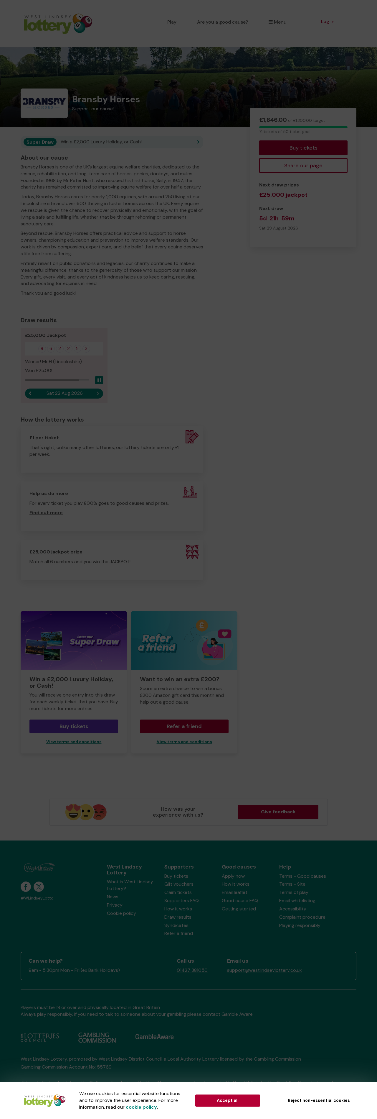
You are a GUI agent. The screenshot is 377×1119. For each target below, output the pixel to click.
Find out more (46, 512)
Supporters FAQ (181, 900)
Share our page (303, 165)
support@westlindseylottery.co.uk (264, 970)
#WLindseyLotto (37, 898)
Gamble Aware (237, 1014)
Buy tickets (304, 147)
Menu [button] (280, 22)
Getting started (239, 909)
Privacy (115, 905)
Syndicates (176, 925)
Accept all (228, 1100)
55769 (104, 1067)
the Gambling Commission (273, 1059)
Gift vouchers (179, 884)
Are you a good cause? (222, 22)
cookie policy (141, 1107)
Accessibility (292, 909)
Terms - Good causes (302, 876)
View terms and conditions (74, 741)
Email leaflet (234, 892)
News (112, 897)
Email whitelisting (297, 900)
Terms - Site (292, 884)
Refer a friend (184, 726)
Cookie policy (121, 913)
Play (171, 22)
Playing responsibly (299, 925)
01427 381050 (192, 970)
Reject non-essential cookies (319, 1100)
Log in (328, 21)
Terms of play (293, 892)
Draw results (177, 917)
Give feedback (278, 812)
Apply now (233, 876)
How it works (178, 909)
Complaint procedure (302, 917)
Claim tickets (178, 892)
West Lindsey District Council (130, 1059)
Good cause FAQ (240, 900)
